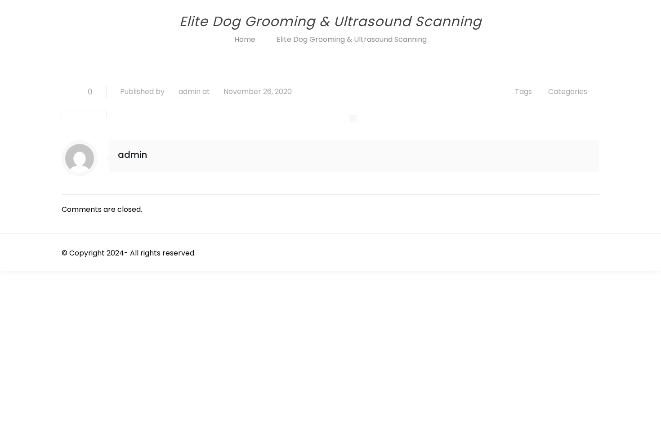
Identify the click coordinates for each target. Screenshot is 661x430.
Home (244, 39)
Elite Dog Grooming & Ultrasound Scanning (352, 39)
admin (190, 91)
